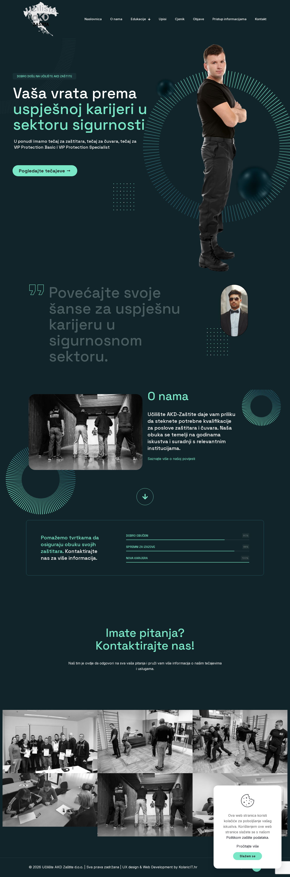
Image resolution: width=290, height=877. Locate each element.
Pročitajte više (248, 846)
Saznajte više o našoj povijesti (171, 459)
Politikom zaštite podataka (247, 837)
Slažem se (247, 856)
